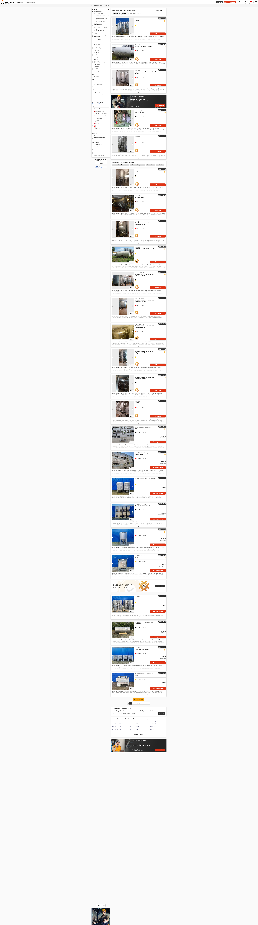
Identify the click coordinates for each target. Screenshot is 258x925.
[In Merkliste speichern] (165, 21)
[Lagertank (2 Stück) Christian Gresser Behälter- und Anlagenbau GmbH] (123, 280)
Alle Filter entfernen (136, 13)
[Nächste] (132, 27)
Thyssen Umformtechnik (100, 63)
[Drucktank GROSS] (123, 409)
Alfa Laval (96, 66)
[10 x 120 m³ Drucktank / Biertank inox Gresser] (123, 26)
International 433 (134, 721)
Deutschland (97, 103)
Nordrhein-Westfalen (101, 115)
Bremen (97, 120)
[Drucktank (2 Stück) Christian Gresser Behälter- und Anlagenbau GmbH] (123, 357)
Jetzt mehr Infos (160, 586)
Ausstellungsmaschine (99, 137)
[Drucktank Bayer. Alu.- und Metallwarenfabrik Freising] (123, 78)
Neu (95, 135)
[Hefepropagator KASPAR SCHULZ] (123, 118)
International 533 (134, 729)
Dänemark (98, 125)
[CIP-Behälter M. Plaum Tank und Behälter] (123, 52)
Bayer (96, 70)
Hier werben (101, 905)
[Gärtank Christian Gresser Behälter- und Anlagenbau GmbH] (123, 229)
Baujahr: (94, 86)
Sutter (96, 59)
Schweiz (98, 126)
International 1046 (116, 723)
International (115, 721)
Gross (96, 57)
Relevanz (159, 10)
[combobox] (100, 109)
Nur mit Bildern (98, 152)
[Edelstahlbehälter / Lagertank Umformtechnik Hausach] (123, 655)
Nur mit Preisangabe (98, 84)
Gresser (96, 52)
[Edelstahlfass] (123, 604)
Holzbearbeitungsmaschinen (100, 32)
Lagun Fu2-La (152, 729)
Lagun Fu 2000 (152, 726)
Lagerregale (99, 23)
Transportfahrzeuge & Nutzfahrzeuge (99, 29)
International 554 (134, 732)
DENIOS (96, 71)
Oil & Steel (151, 732)
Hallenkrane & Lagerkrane (101, 19)
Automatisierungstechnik (101, 35)
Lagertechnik (98, 11)
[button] (256, 2)
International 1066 (116, 729)
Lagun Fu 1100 (152, 723)
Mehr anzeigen (139, 734)
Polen (97, 123)
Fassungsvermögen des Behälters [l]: (100, 92)
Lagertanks (99, 13)
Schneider (97, 47)
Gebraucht (97, 139)
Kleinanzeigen (98, 144)
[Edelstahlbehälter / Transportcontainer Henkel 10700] (123, 460)
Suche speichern (139, 699)
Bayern (97, 116)
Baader (96, 68)
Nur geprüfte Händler (99, 155)
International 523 (134, 726)
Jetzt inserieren (160, 105)
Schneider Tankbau (99, 49)
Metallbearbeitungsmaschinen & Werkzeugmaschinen (101, 26)
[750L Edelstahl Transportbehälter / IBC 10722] (123, 435)
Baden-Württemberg (100, 113)
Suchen (220, 2)
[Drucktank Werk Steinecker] (123, 203)
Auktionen (97, 146)
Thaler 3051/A (150, 165)
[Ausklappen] (138, 41)
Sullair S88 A (160, 165)
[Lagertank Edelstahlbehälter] (123, 537)
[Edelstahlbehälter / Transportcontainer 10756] (123, 563)
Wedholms (97, 64)
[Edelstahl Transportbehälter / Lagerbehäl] (123, 486)
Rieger (96, 54)
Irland (97, 128)
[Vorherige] (112, 27)
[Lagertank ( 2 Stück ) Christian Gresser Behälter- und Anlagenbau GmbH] (123, 306)
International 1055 (116, 726)
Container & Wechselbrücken (102, 15)
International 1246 (116, 732)
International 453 (134, 723)
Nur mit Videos (98, 153)
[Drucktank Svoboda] (123, 144)
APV (95, 56)
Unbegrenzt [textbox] (96, 108)
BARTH (96, 50)
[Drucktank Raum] (123, 177)
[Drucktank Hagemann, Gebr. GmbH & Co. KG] (123, 255)
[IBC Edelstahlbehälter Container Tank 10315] (123, 681)
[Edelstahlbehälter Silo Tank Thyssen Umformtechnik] (123, 512)
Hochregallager (100, 21)
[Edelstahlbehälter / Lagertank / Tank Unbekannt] (123, 630)
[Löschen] (119, 13)
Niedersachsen (99, 118)
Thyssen (96, 61)
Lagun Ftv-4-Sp (152, 721)
